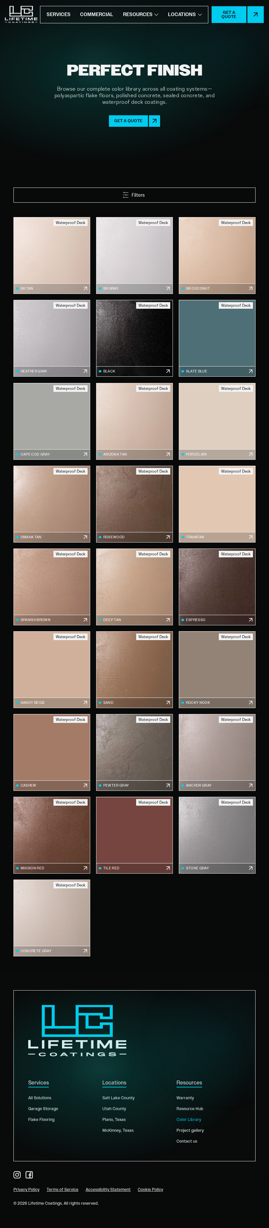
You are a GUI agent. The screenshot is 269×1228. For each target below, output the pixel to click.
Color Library (188, 1119)
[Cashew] (52, 752)
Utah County (114, 1108)
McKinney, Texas (118, 1130)
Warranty (185, 1097)
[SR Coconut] (217, 255)
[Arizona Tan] (134, 421)
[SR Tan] (52, 255)
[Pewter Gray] (134, 752)
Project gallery (190, 1130)
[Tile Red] (134, 835)
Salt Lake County (118, 1097)
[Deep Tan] (134, 587)
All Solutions (39, 1097)
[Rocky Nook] (217, 670)
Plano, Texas (114, 1119)
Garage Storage (43, 1108)
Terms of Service (62, 1189)
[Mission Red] (52, 835)
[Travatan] (217, 504)
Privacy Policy (26, 1189)
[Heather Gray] (52, 338)
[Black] (134, 338)
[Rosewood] (134, 504)
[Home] (21, 14)
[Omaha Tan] (52, 504)
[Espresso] (217, 587)
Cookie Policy (150, 1189)
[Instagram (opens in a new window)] (17, 1174)
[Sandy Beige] (52, 670)
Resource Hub (189, 1108)
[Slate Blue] (217, 338)
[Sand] (134, 670)
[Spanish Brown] (52, 587)
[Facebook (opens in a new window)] (29, 1174)
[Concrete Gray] (52, 918)
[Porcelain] (217, 421)
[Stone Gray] (217, 835)
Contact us (186, 1141)
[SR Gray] (134, 255)
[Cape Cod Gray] (52, 421)
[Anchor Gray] (217, 752)
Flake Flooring (41, 1119)
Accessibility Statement (108, 1189)
